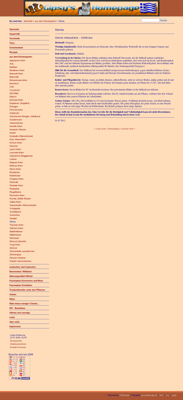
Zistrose (13, 248)
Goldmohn (14, 113)
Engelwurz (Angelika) (19, 103)
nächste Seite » (128, 128)
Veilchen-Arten (16, 228)
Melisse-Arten (16, 165)
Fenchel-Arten (16, 110)
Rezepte (13, 52)
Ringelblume (15, 192)
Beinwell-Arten (16, 73)
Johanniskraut (16, 123)
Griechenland (16, 47)
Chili (12, 87)
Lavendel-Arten (17, 152)
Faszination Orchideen (20, 285)
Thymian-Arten (16, 225)
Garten (12, 294)
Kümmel (13, 146)
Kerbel (13, 133)
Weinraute (14, 238)
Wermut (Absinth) (18, 241)
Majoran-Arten (16, 162)
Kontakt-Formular (18, 347)
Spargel (13, 218)
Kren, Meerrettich (18, 139)
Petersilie (14, 182)
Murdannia (14, 172)
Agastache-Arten (17, 60)
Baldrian (13, 67)
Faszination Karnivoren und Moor (26, 280)
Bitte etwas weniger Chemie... (24, 303)
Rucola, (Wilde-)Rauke (20, 198)
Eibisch (13, 96)
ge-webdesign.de (149, 395)
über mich (14, 322)
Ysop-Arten (15, 244)
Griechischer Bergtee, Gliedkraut (25, 116)
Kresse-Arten (16, 142)
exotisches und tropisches (22, 267)
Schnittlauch (15, 212)
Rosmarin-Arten (17, 195)
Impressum (15, 326)
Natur (12, 299)
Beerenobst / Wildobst (20, 271)
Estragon (14, 106)
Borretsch (14, 83)
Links (12, 317)
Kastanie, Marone (18, 129)
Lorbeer (13, 159)
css (167, 395)
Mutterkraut (15, 175)
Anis (12, 63)
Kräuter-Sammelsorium (20, 261)
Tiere (11, 43)
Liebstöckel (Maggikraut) (21, 156)
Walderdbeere (16, 231)
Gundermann (16, 119)
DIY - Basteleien (17, 308)
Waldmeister (15, 235)
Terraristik (14, 38)
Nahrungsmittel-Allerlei (21, 276)
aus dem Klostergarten (45, 21)
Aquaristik (14, 34)
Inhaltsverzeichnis (18, 344)
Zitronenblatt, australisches (22, 251)
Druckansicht (16, 341)
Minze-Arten (15, 169)
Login (173, 395)
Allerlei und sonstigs (19, 312)
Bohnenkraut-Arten (18, 80)
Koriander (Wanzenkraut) (21, 136)
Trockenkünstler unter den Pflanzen (27, 290)
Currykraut (15, 90)
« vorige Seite (100, 128)
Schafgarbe (15, 208)
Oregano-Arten (16, 179)
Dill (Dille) (14, 93)
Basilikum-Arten (17, 70)
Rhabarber (14, 188)
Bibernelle (14, 77)
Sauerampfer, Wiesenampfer (23, 205)
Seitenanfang (114, 128)
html (161, 395)
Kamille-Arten (16, 126)
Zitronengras (15, 254)
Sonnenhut (15, 215)
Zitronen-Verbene (18, 258)
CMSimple (124, 395)
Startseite (28, 21)
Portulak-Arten (16, 185)
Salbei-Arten (15, 202)
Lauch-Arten (15, 149)
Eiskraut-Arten (16, 100)
